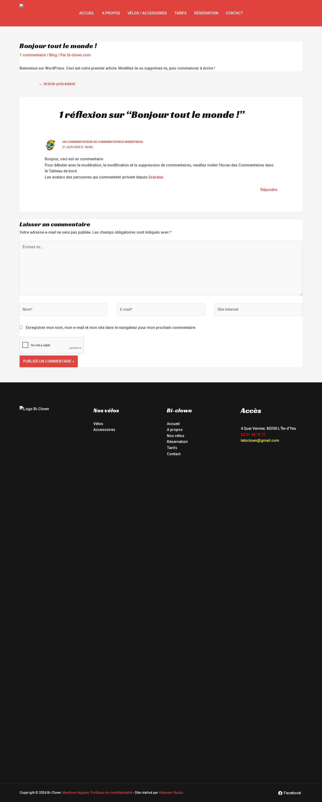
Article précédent (57, 83)
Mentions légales (75, 792)
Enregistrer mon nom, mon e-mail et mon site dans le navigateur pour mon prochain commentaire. (111, 327)
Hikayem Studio (171, 792)
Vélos (98, 424)
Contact (234, 13)
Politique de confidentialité (111, 792)
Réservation (206, 13)
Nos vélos (175, 436)
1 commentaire (33, 55)
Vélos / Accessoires (147, 13)
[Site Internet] (258, 310)
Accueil (87, 13)
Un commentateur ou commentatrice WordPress (102, 142)
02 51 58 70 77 (253, 434)
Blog (53, 55)
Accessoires (104, 429)
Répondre (268, 189)
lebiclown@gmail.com (260, 440)
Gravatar (156, 177)
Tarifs (180, 13)
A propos (111, 13)
